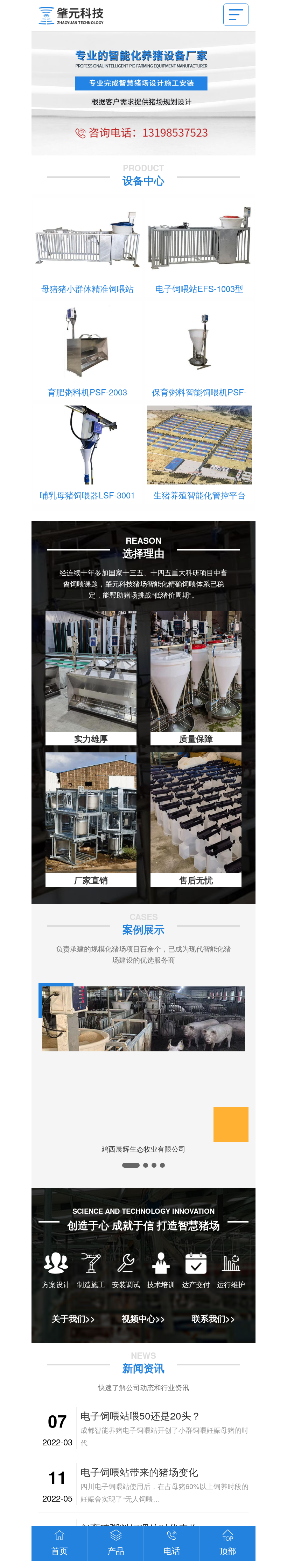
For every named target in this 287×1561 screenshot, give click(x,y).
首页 (59, 1550)
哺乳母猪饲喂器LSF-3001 (87, 495)
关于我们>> (73, 1318)
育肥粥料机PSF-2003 (87, 392)
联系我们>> (213, 1318)
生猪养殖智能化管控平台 (199, 495)
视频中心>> (143, 1318)
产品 (115, 1550)
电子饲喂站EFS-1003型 (199, 288)
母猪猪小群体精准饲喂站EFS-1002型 (87, 289)
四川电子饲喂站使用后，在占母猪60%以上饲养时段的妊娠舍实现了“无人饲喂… (164, 1492)
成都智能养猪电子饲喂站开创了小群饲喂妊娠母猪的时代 (164, 1436)
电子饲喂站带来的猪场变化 (139, 1472)
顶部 (227, 1550)
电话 (171, 1550)
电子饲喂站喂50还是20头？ (140, 1415)
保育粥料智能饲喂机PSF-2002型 (199, 392)
